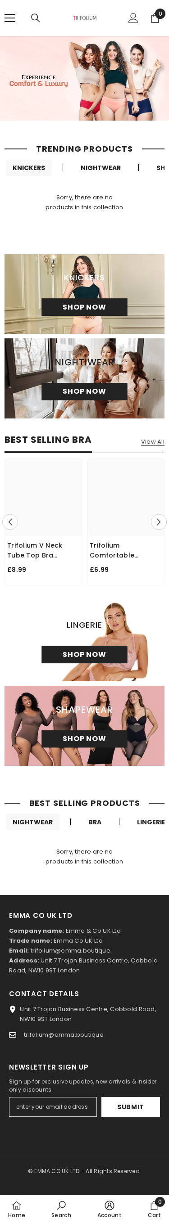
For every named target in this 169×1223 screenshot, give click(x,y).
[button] (10, 522)
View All (152, 442)
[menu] (10, 18)
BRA (94, 822)
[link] (61, 1209)
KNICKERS (29, 167)
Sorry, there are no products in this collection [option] (84, 202)
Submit (130, 1106)
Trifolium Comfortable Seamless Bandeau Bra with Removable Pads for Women (124, 550)
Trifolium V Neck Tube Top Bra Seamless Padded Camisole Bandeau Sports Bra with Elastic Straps (39, 550)
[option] (43, 522)
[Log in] (133, 18)
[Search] (35, 18)
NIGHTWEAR (101, 167)
